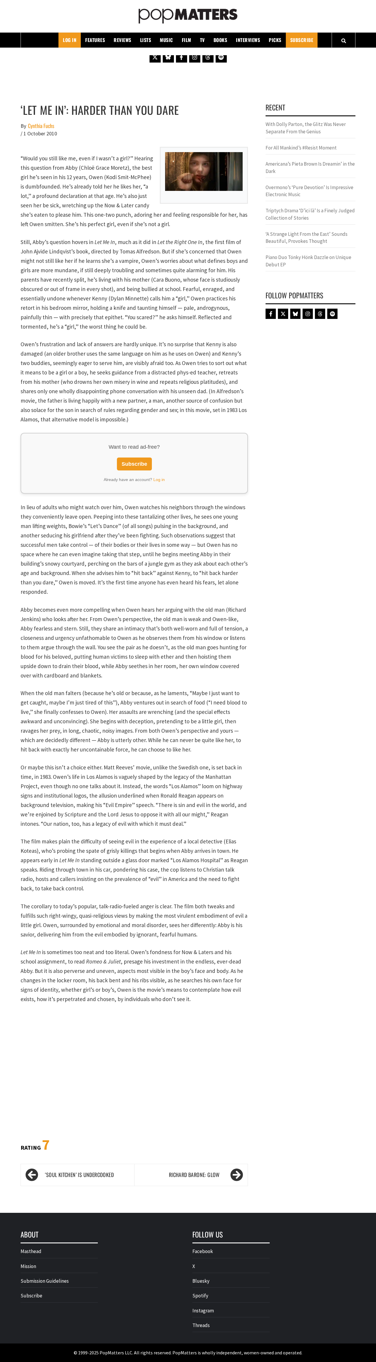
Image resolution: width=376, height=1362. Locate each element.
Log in (159, 479)
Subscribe (301, 39)
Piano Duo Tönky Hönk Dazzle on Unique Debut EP (308, 261)
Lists (145, 39)
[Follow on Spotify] (221, 57)
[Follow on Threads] (208, 57)
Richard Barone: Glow (194, 1174)
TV (202, 39)
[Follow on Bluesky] (168, 57)
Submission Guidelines (45, 1281)
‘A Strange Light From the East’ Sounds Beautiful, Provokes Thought (307, 237)
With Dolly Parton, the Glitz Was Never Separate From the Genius (306, 127)
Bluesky (200, 1281)
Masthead (31, 1251)
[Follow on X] (155, 57)
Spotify (200, 1295)
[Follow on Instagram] (194, 57)
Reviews (122, 39)
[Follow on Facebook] (181, 57)
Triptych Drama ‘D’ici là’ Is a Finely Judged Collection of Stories (310, 214)
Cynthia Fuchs (41, 126)
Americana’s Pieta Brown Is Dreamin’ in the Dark (310, 167)
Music (166, 39)
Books (220, 39)
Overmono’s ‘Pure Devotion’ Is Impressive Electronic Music (309, 191)
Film (186, 39)
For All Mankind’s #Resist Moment (301, 147)
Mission (28, 1266)
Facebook (202, 1251)
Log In (69, 39)
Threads (201, 1325)
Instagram (203, 1310)
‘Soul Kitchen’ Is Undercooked (79, 1174)
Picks (275, 39)
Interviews (248, 39)
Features (95, 39)
